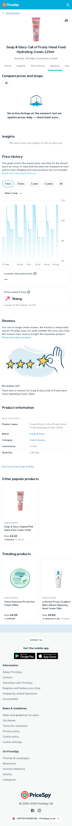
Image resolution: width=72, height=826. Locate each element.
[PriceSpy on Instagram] (39, 810)
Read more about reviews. (16, 337)
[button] (6, 83)
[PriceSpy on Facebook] (33, 810)
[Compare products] (66, 20)
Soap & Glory (37, 433)
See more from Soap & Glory (18, 466)
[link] (20, 513)
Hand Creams (13, 13)
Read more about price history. (19, 173)
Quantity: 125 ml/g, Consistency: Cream (36, 58)
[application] (36, 233)
